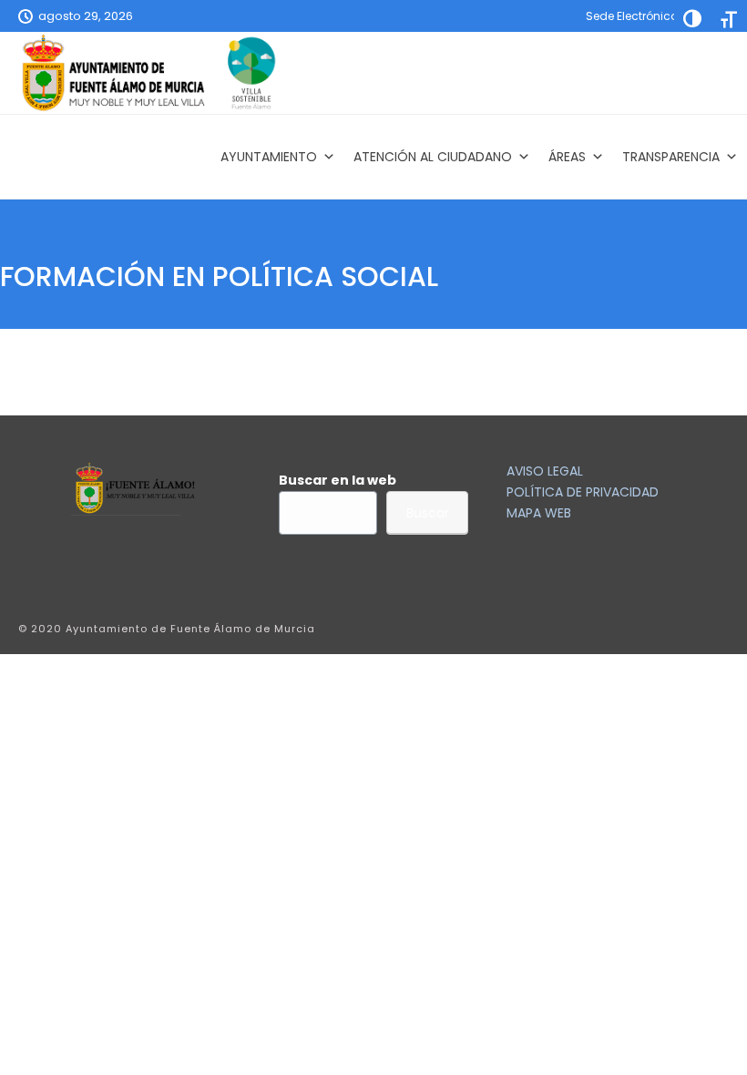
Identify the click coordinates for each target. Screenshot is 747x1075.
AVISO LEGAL (545, 471)
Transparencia (671, 157)
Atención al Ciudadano (432, 157)
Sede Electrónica (632, 16)
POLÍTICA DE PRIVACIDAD (583, 492)
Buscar (427, 513)
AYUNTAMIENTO (268, 157)
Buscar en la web (337, 480)
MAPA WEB (539, 513)
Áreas (567, 157)
